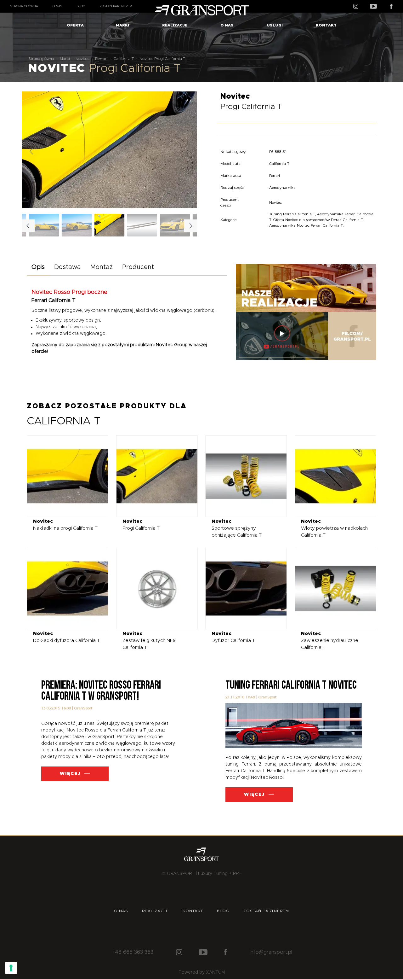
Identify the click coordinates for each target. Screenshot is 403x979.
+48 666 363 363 (132, 952)
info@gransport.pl (271, 952)
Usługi (275, 25)
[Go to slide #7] (44, 225)
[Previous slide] (31, 151)
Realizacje (174, 25)
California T (123, 59)
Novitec (82, 59)
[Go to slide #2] (142, 225)
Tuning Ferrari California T (292, 214)
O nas (57, 6)
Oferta (75, 25)
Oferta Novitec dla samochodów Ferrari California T (318, 219)
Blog (81, 6)
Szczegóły (62, 476)
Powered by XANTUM (202, 972)
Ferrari (101, 59)
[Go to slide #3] (175, 225)
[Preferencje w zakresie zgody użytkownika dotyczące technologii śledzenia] (11, 968)
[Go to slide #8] (77, 225)
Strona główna (24, 6)
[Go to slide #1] (109, 225)
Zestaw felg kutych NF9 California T (149, 640)
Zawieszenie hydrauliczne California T (329, 640)
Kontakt (326, 25)
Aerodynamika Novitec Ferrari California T (306, 225)
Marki (122, 25)
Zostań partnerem (115, 6)
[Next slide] (187, 151)
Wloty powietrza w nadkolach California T (334, 528)
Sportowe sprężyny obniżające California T (237, 528)
